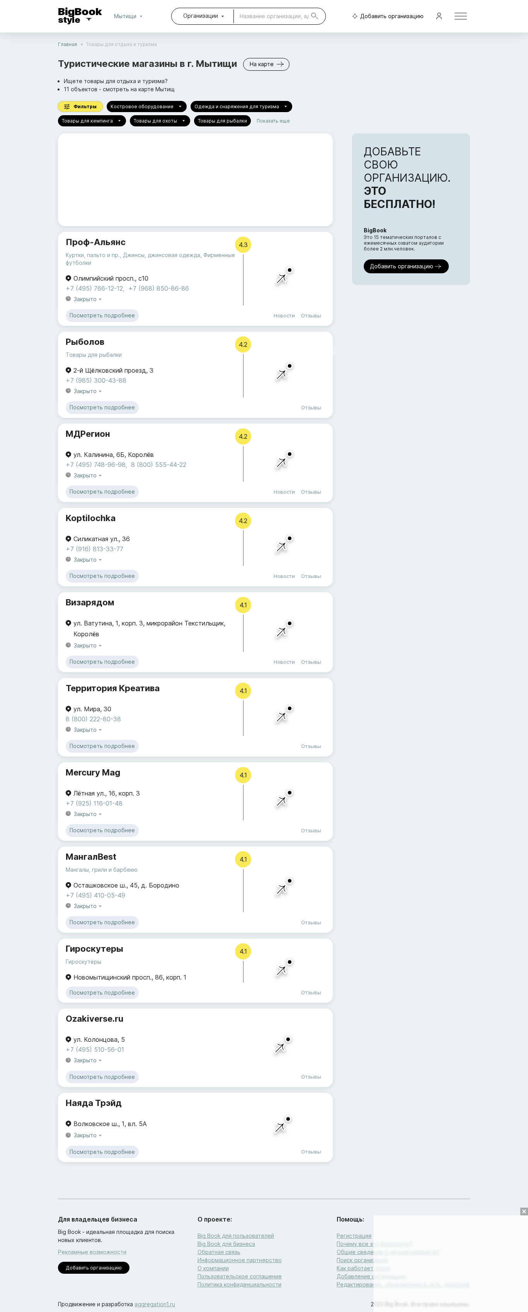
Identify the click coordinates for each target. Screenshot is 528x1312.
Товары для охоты (155, 121)
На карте (262, 64)
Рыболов (85, 342)
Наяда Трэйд (94, 1103)
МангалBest (91, 857)
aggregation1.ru (155, 1304)
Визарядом (90, 602)
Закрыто (85, 299)
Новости (284, 315)
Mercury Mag (93, 772)
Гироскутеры (94, 949)
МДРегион (88, 434)
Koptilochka (91, 518)
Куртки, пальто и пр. (93, 255)
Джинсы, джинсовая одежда (161, 255)
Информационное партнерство (240, 1260)
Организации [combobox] (200, 15)
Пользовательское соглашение (240, 1276)
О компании (213, 1268)
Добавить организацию (392, 16)
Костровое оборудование (142, 106)
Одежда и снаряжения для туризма (236, 106)
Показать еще (273, 121)
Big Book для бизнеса (226, 1243)
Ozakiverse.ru (94, 1019)
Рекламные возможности (92, 1252)
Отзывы (311, 315)
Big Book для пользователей (236, 1235)
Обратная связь (219, 1252)
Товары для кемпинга (87, 121)
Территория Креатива (113, 688)
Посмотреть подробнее (102, 315)
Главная (67, 44)
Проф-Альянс (96, 242)
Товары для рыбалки (222, 121)
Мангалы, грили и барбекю (102, 869)
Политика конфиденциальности (239, 1284)
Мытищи (125, 16)
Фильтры (85, 106)
